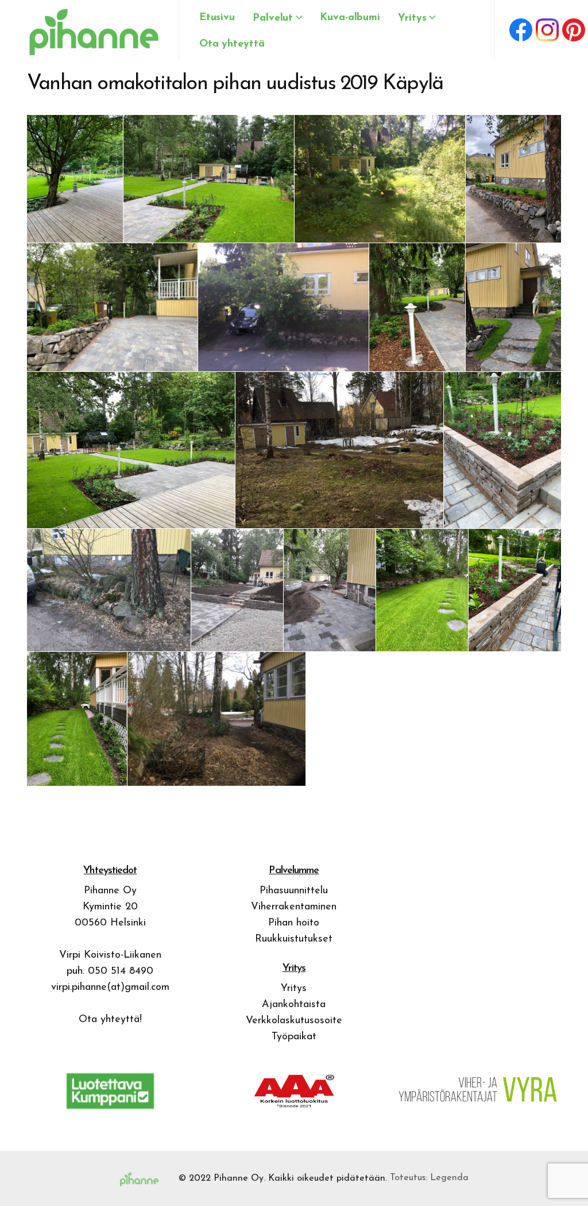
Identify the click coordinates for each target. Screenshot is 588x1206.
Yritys (294, 989)
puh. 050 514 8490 (110, 971)
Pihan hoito (293, 923)
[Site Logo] (90, 30)
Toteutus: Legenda (429, 1177)
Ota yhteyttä (232, 44)
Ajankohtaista (294, 1005)
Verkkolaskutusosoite (294, 1021)
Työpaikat (294, 1037)
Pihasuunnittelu (294, 891)
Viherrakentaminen (293, 907)
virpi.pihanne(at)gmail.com (110, 987)
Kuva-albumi (350, 18)
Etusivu (217, 18)
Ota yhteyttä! (110, 1020)
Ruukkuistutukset (293, 939)
